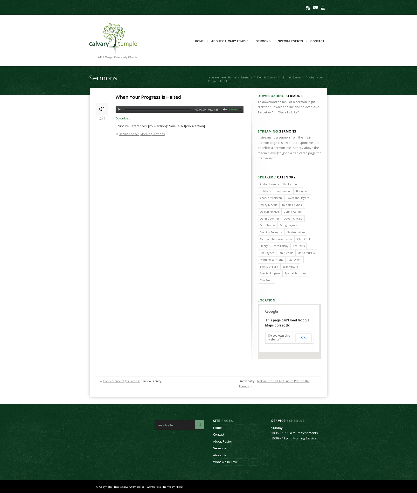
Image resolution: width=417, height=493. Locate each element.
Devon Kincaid (293, 218)
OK (303, 338)
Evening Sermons (271, 232)
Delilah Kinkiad (269, 211)
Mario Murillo (306, 253)
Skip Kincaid (290, 266)
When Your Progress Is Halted (148, 97)
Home (199, 41)
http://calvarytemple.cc (129, 486)
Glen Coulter (305, 239)
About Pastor (222, 441)
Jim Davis (299, 246)
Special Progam (270, 273)
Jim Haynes (267, 253)
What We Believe (225, 462)
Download (123, 118)
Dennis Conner (267, 77)
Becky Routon (292, 184)
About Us (219, 455)
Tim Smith (266, 280)
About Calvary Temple (229, 41)
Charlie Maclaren (271, 198)
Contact (317, 41)
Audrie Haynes (269, 184)
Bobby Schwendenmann (276, 191)
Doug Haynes (288, 225)
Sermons (263, 41)
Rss (308, 8)
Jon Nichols (286, 253)
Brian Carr (302, 191)
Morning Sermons (293, 77)
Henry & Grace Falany (274, 246)
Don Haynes (267, 225)
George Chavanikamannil (276, 239)
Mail (315, 8)
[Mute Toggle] (225, 109)
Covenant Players (297, 198)
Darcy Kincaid (269, 205)
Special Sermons (295, 273)
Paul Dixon (294, 259)
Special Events (290, 41)
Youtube (323, 8)
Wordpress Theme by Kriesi (165, 486)
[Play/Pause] (119, 109)
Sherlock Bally (269, 266)
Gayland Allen (296, 232)
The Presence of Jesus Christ (121, 381)
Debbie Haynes (292, 205)
